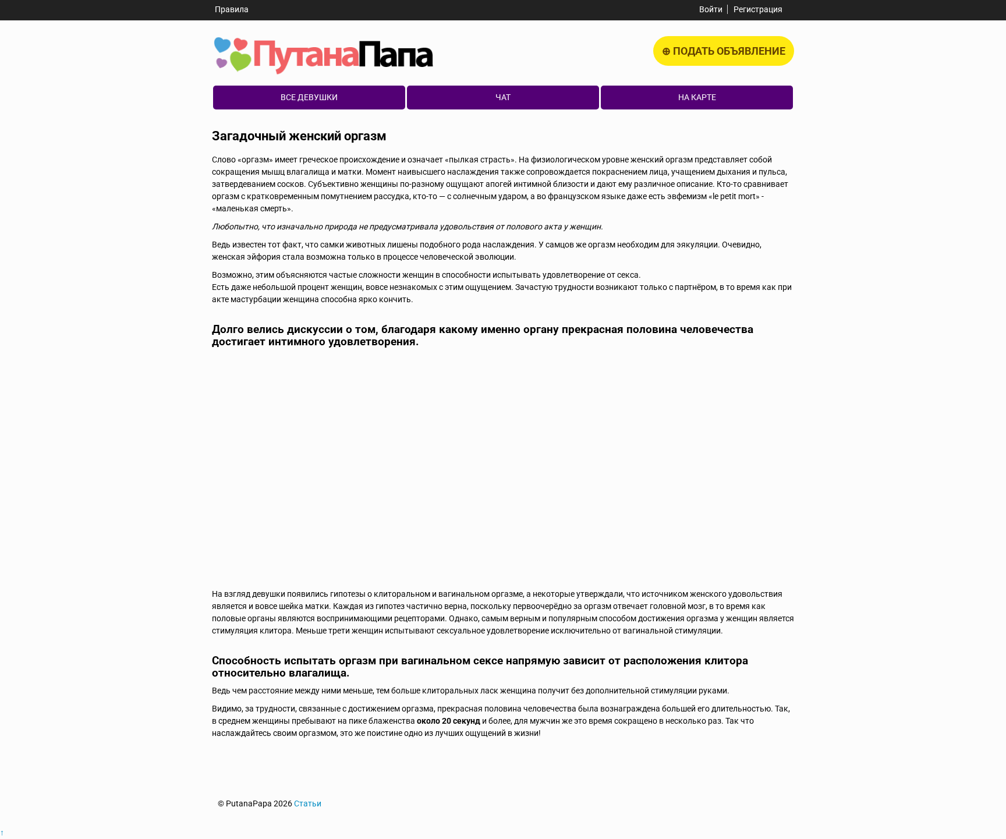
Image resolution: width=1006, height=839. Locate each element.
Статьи (307, 803)
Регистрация (758, 9)
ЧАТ (503, 97)
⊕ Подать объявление (723, 51)
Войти (710, 9)
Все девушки (309, 97)
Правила (232, 9)
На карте (697, 97)
